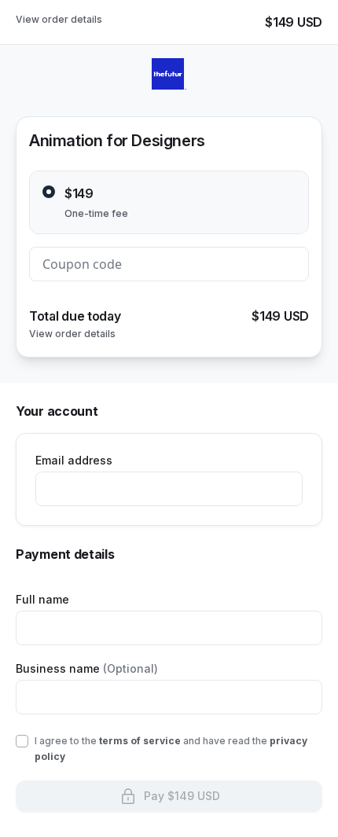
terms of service (140, 741)
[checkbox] (22, 741)
